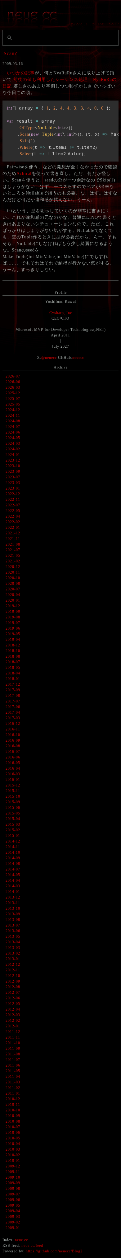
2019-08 (13, 617)
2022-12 (13, 494)
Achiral (24, 173)
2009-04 (13, 1211)
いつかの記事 (21, 73)
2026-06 (13, 382)
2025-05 (13, 404)
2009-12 (13, 1166)
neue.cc (21, 1240)
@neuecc (49, 357)
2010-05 (13, 1138)
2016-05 (13, 763)
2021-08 (13, 544)
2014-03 (13, 886)
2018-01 (13, 679)
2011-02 (13, 1088)
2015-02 (13, 830)
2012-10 (13, 976)
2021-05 (13, 555)
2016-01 (13, 779)
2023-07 (13, 477)
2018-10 (13, 651)
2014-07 (13, 869)
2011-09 (13, 1048)
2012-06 (13, 998)
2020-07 (13, 589)
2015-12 (13, 785)
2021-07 (13, 550)
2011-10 (13, 1043)
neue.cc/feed (32, 1245)
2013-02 (13, 953)
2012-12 (13, 964)
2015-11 (13, 791)
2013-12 (13, 897)
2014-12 (13, 841)
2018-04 (13, 673)
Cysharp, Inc (60, 313)
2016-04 (13, 768)
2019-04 (13, 639)
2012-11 (13, 970)
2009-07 (13, 1194)
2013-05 (13, 936)
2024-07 (13, 427)
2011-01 (13, 1093)
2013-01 (13, 959)
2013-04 (13, 942)
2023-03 (13, 483)
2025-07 (13, 399)
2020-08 (13, 583)
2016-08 (13, 746)
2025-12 (13, 393)
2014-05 (13, 875)
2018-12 (13, 645)
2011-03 (13, 1082)
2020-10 (13, 578)
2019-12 (13, 606)
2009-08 (13, 1188)
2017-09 (13, 690)
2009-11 (13, 1172)
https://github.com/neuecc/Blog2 (54, 1251)
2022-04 (13, 516)
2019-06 (13, 628)
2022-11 (13, 499)
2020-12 (13, 567)
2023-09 (13, 471)
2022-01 (13, 527)
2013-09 (13, 914)
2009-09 (13, 1183)
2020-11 (13, 572)
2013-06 (13, 931)
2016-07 (13, 751)
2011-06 (13, 1065)
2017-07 (13, 701)
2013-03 (13, 948)
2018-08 (13, 656)
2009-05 (13, 1205)
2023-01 (13, 488)
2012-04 (13, 1009)
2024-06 (13, 432)
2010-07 (13, 1127)
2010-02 (13, 1155)
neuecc (78, 357)
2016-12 (13, 723)
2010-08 (13, 1121)
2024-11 (13, 415)
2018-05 (13, 667)
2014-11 (13, 847)
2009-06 (13, 1200)
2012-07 (13, 992)
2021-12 (13, 533)
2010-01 (13, 1160)
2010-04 (13, 1144)
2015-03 (13, 824)
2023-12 (13, 460)
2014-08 (13, 863)
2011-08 (13, 1054)
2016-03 (13, 774)
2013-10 (13, 908)
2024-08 (13, 421)
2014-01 (13, 892)
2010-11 (13, 1104)
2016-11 (13, 729)
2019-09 (13, 611)
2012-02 (13, 1020)
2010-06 (13, 1132)
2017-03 (13, 718)
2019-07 (13, 623)
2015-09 (13, 802)
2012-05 (13, 1004)
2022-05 (13, 511)
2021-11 (13, 539)
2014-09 (13, 858)
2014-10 (13, 852)
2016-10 (13, 735)
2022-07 (13, 505)
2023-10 (13, 466)
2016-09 (13, 740)
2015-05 (13, 813)
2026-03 (13, 387)
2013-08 (13, 920)
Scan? (10, 53)
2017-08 (13, 695)
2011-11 (13, 1037)
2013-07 (13, 925)
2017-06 (13, 707)
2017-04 (13, 712)
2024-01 (13, 455)
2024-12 (13, 410)
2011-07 (13, 1060)
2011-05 (13, 1071)
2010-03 (13, 1149)
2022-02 (13, 522)
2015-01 (13, 835)
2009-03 (13, 1216)
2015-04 (13, 819)
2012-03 (13, 1015)
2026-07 (13, 376)
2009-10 (13, 1177)
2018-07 (13, 662)
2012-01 (13, 1026)
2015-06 (13, 807)
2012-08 (13, 987)
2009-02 (13, 1222)
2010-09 (13, 1116)
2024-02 (13, 449)
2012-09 (13, 981)
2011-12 (13, 1032)
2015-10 (13, 796)
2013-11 (13, 903)
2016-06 (13, 757)
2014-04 (13, 880)
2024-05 (13, 438)
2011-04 (13, 1076)
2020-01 (13, 600)
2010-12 (13, 1099)
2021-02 (13, 561)
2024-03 (13, 443)
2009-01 (13, 1228)
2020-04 (13, 595)
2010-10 (13, 1110)
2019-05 (13, 634)
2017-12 (13, 684)
